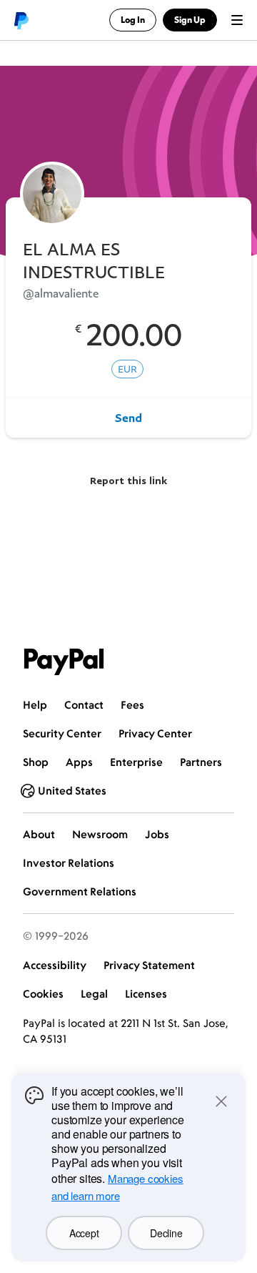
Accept (84, 1233)
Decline (166, 1233)
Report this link (128, 480)
